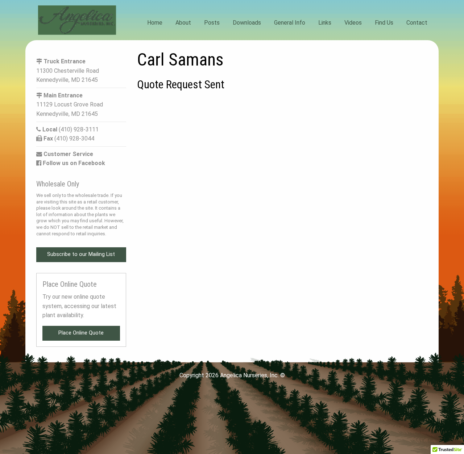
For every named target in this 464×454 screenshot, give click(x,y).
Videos (353, 22)
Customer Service (67, 154)
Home (154, 22)
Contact (416, 22)
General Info (289, 22)
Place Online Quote (81, 333)
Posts (212, 22)
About (183, 22)
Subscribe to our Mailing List (81, 254)
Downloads (247, 22)
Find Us (384, 22)
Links (324, 22)
